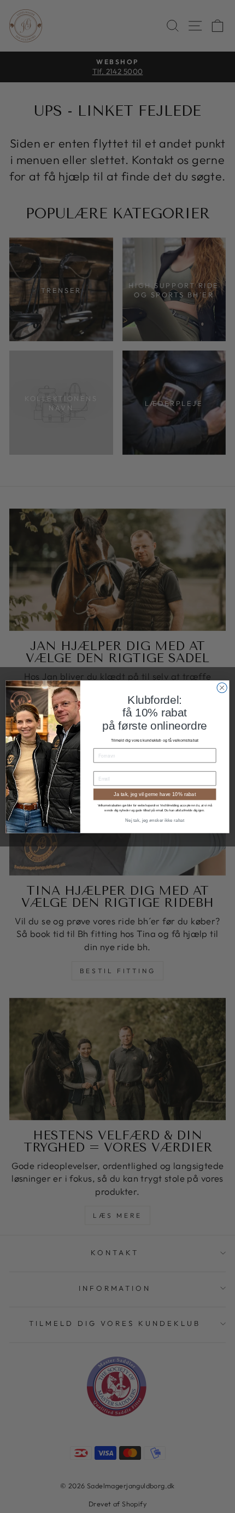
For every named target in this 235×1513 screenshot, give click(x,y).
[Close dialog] (222, 687)
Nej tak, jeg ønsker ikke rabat (154, 819)
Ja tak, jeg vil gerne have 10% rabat (155, 794)
